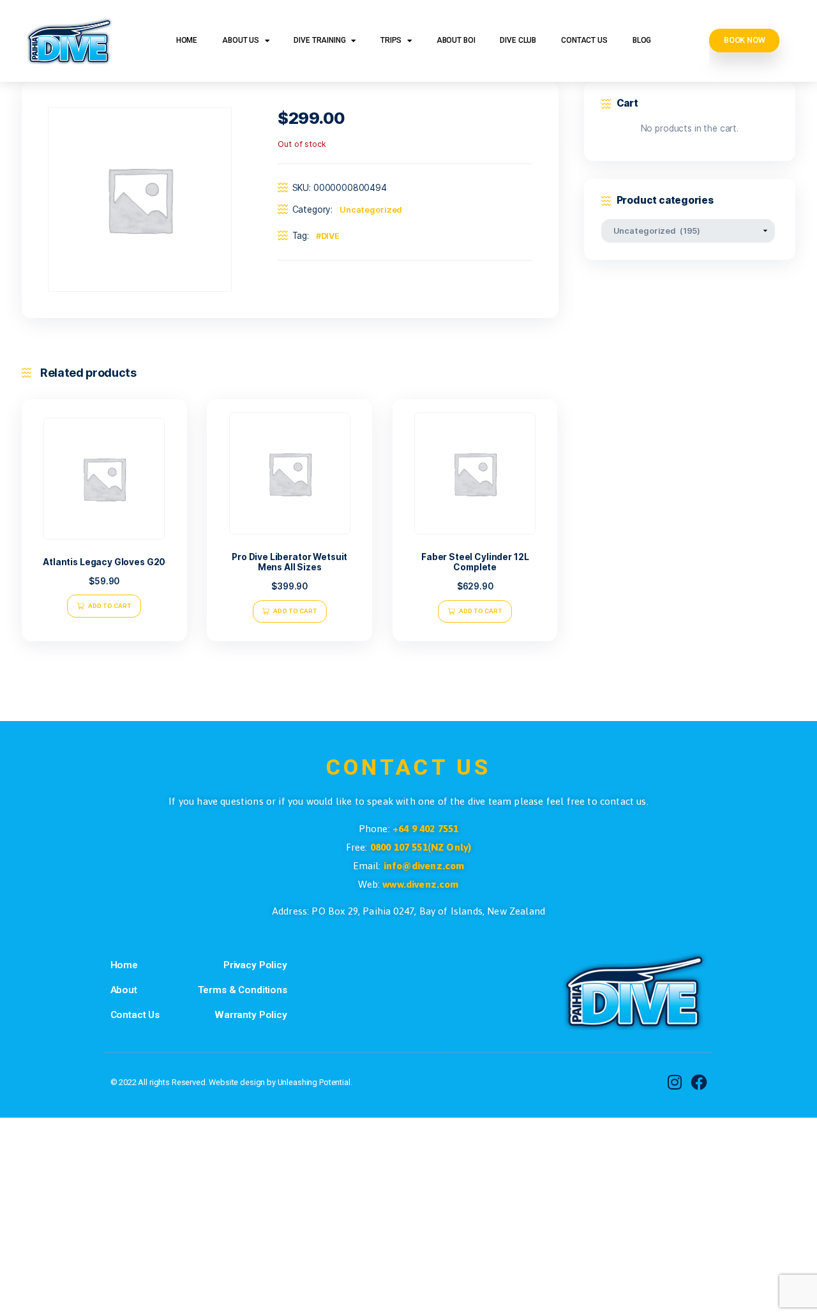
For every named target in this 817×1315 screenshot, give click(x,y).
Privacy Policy (255, 965)
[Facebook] (699, 1082)
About (123, 990)
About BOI (456, 40)
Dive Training (319, 40)
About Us (240, 40)
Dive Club (518, 40)
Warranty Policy (250, 1015)
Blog (642, 40)
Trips (390, 40)
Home (186, 40)
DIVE (330, 236)
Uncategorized (371, 210)
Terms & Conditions (242, 990)
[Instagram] (674, 1082)
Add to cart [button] (110, 605)
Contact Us (584, 40)
